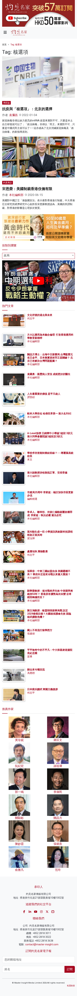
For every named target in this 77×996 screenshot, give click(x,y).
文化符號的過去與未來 (39, 315)
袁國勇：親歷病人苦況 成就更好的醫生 (48, 374)
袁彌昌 (13, 115)
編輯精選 (32, 498)
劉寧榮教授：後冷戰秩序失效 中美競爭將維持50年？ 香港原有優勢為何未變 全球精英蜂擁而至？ (50, 594)
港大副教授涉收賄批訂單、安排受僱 (47, 472)
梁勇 (29, 656)
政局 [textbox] (6, 255)
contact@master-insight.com (41, 944)
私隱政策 (71, 986)
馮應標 (31, 673)
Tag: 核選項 (16, 44)
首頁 (4, 44)
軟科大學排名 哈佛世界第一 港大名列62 (49, 413)
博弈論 (6, 103)
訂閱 (70, 969)
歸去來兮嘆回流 (36, 669)
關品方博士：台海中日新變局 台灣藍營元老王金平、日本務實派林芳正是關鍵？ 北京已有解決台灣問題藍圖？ (50, 357)
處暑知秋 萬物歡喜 (37, 551)
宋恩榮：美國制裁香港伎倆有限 (27, 189)
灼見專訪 (7, 182)
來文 (29, 459)
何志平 (31, 318)
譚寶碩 (31, 397)
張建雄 (31, 633)
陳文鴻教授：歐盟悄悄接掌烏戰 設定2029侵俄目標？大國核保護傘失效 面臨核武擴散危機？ (49, 613)
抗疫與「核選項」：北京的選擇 (27, 109)
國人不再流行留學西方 (39, 630)
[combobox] (38, 256)
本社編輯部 (16, 195)
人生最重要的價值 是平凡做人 (43, 393)
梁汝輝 (31, 538)
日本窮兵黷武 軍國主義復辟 (42, 689)
